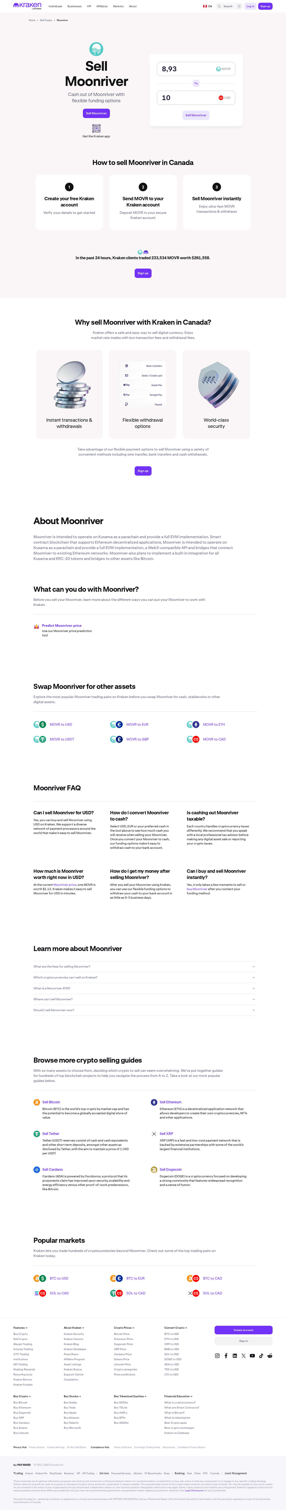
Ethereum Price (123, 1339)
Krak (189, 1473)
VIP (78, 1473)
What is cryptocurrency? (180, 1402)
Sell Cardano (52, 1170)
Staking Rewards (24, 1369)
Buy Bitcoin (20, 1402)
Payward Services (121, 1473)
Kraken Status (73, 1369)
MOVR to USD (61, 724)
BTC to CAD (212, 1278)
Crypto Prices (124, 1327)
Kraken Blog (71, 1344)
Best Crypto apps (175, 1422)
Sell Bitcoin (51, 1102)
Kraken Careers (73, 1339)
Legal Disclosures (194, 1490)
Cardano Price (123, 1354)
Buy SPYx (119, 1417)
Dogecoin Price (123, 1344)
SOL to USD (171, 1354)
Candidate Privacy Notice (191, 1447)
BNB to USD (171, 1349)
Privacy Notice (37, 1447)
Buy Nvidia (70, 1402)
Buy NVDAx (121, 1402)
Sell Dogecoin (171, 1170)
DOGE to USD (173, 1359)
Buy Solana (20, 1428)
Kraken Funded (22, 1384)
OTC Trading (21, 1354)
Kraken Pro (41, 1473)
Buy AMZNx (121, 1422)
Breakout (69, 1473)
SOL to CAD (59, 1293)
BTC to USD (59, 1278)
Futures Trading (23, 1349)
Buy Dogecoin (22, 1412)
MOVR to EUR (137, 724)
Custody (214, 1473)
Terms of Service (123, 1447)
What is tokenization (177, 1417)
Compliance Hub (100, 1447)
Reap (166, 1473)
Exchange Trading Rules (147, 1447)
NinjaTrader (56, 1473)
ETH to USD (171, 1339)
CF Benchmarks (152, 1473)
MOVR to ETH (214, 724)
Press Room (71, 1354)
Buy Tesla (69, 1407)
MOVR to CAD (214, 739)
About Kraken (74, 1327)
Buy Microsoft (72, 1428)
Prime (197, 1473)
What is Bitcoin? (174, 1412)
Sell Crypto (20, 1339)
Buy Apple (70, 1412)
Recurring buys (22, 1374)
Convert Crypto (175, 1327)
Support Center (74, 1374)
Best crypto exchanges (179, 1428)
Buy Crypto (20, 1334)
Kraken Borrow (22, 1379)
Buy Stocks (72, 1396)
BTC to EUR (135, 1278)
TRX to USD (171, 1369)
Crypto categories (125, 1369)
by (22, 1465)
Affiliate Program (74, 1359)
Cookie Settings (56, 1447)
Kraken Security (74, 1334)
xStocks (137, 1473)
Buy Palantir (71, 1422)
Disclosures (169, 1447)
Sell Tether (50, 1134)
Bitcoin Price (122, 1334)
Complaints (71, 1379)
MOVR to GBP (137, 739)
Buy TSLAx (120, 1407)
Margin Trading (22, 1344)
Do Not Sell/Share (76, 1447)
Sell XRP (166, 1134)
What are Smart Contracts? (181, 1407)
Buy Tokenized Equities (130, 1396)
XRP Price (120, 1349)
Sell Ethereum (171, 1102)
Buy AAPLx (120, 1412)
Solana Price (121, 1359)
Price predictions (124, 1374)
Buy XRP (18, 1417)
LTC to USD (171, 1374)
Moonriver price (65, 885)
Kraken (29, 1473)
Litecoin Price (122, 1364)
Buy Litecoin (21, 1433)
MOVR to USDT (62, 739)
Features (20, 1327)
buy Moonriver (197, 889)
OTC (205, 1473)
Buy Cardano (21, 1422)
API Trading (20, 1364)
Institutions (20, 1359)
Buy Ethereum (22, 1407)
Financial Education (178, 1396)
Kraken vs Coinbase (176, 1433)
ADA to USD (171, 1364)
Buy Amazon (71, 1417)
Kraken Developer (75, 1349)
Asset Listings (72, 1364)
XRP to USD (171, 1344)
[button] (55, 6)
